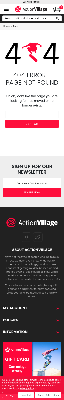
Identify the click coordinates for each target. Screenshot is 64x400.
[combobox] (32, 18)
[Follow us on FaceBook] (26, 237)
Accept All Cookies (48, 395)
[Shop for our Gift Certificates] (32, 359)
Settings (9, 395)
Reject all (26, 395)
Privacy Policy (26, 388)
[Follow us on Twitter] (38, 237)
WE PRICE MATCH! (32, 2)
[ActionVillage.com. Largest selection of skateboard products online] (32, 223)
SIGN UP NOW (32, 192)
